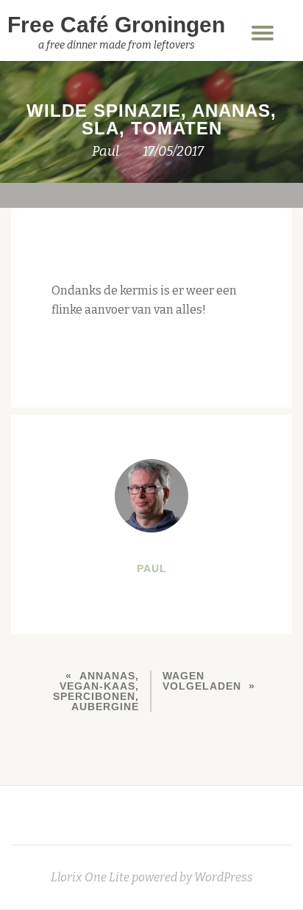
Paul (105, 151)
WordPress (223, 877)
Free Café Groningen (116, 24)
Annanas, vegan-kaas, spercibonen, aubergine (96, 691)
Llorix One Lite (91, 877)
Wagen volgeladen (202, 681)
